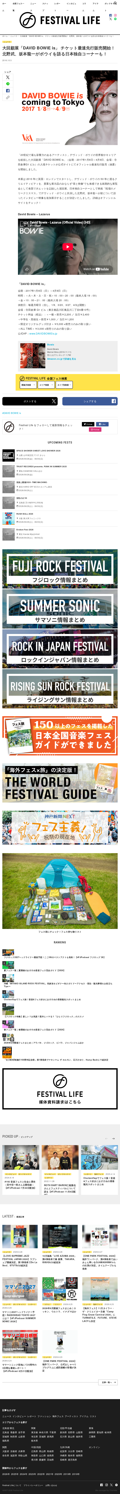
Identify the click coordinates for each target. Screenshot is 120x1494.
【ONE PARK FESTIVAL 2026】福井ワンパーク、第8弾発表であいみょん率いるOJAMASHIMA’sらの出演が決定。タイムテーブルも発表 (100, 1262)
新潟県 (63, 1432)
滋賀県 (13, 1455)
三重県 (92, 1436)
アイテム (95, 7)
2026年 (6, 1474)
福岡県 (79, 1455)
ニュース (33, 7)
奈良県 (5, 1455)
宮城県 (5, 1436)
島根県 (50, 1451)
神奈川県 (43, 1432)
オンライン (94, 1447)
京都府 (13, 1451)
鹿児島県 (72, 1459)
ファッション (44, 1416)
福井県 (79, 1436)
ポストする (30, 401)
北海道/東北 (8, 1428)
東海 (91, 1428)
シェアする (90, 401)
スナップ (45, 7)
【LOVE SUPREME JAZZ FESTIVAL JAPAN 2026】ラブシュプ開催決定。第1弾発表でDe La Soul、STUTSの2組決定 (19, 1260)
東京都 (34, 1432)
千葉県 (52, 1432)
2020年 (58, 1474)
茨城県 (42, 1436)
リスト (57, 1304)
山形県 (21, 1436)
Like (103, 424)
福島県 (5, 1440)
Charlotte (113, 1490)
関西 (4, 1447)
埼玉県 (34, 1436)
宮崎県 (79, 1451)
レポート (57, 7)
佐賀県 (63, 1451)
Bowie (50, 344)
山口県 (42, 1455)
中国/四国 (36, 1447)
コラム (84, 7)
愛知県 (100, 1432)
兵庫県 (21, 1451)
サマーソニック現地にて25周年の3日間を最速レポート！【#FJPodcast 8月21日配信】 (19, 1368)
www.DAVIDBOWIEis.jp (43, 333)
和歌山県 (22, 1455)
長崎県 (63, 1459)
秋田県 (13, 1436)
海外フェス (98, 1174)
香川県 (34, 1459)
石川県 (63, 1436)
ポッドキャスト (25, 1174)
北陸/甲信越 (66, 1428)
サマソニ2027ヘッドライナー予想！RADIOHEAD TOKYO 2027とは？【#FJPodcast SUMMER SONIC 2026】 (19, 1316)
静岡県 (92, 1432)
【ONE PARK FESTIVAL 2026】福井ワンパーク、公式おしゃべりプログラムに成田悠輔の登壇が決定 (59, 1365)
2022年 (41, 1474)
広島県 (34, 1451)
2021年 (50, 1474)
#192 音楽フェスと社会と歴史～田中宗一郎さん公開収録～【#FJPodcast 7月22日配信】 (20, 1185)
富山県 (71, 1436)
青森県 (13, 1432)
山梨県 (79, 1432)
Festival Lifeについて (11, 1485)
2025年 (15, 1474)
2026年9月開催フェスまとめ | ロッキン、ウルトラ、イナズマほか (59, 1310)
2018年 (76, 1474)
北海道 (5, 1432)
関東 (33, 1428)
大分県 (71, 1451)
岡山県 (42, 1451)
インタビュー (71, 7)
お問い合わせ (51, 1485)
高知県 (50, 1459)
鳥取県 (34, 1455)
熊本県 (71, 1455)
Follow (89, 424)
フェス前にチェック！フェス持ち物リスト (59, 931)
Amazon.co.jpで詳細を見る (61, 358)
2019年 (67, 1474)
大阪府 (5, 1451)
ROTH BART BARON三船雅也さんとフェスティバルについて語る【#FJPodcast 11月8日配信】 (60, 1190)
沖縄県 (63, 1455)
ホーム (4, 7)
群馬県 (50, 1436)
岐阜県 (108, 1432)
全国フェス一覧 (18, 7)
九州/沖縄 (65, 1447)
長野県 (71, 1432)
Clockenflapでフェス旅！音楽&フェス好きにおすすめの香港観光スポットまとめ (99, 1181)
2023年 (32, 1474)
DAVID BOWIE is (12, 413)
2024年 (23, 1474)
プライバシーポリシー (33, 1485)
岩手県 (21, 1432)
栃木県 (34, 1440)
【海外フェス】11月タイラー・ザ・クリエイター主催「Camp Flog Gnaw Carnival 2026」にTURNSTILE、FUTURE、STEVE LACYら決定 (99, 1314)
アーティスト (71, 1416)
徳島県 (50, 1455)
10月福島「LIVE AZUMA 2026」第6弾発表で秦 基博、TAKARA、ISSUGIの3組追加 (59, 1259)
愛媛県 (42, 1459)
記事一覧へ (107, 1382)
